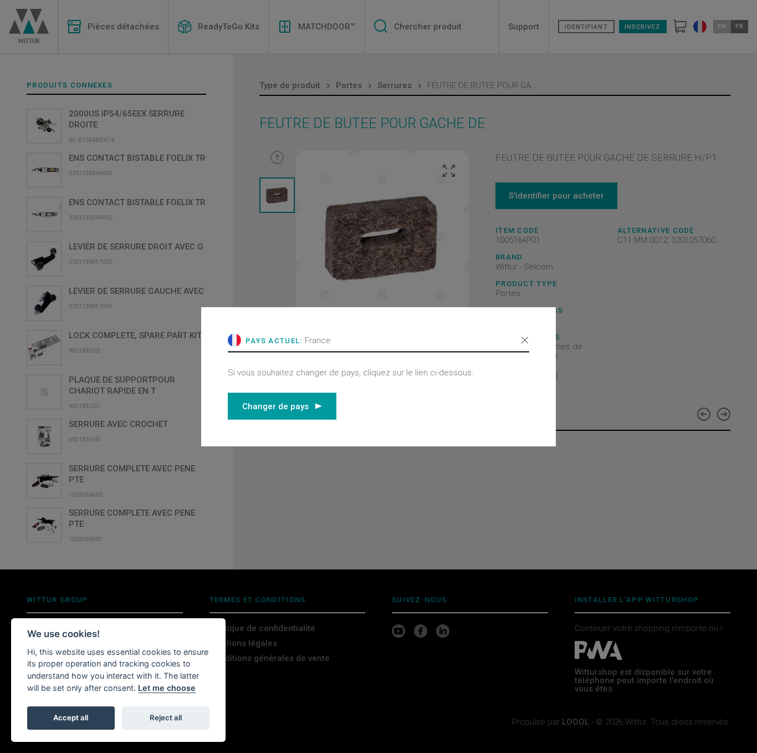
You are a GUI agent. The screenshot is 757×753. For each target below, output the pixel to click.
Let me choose (167, 688)
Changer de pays (275, 406)
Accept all (70, 717)
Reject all (166, 717)
